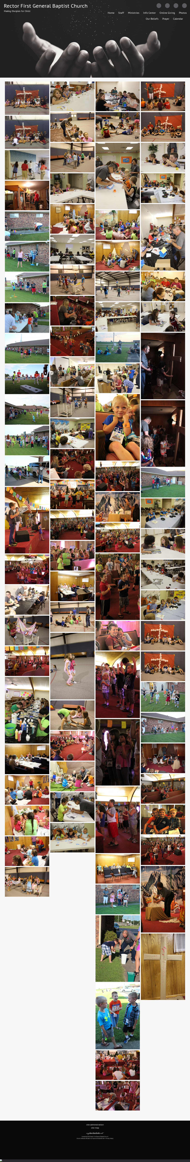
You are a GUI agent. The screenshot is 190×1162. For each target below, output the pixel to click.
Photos (183, 12)
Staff (121, 12)
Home (111, 12)
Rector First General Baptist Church (46, 6)
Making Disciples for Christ (17, 11)
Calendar (178, 18)
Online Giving (167, 12)
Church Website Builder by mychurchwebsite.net (91, 1138)
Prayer (165, 18)
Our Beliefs (152, 18)
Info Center (149, 12)
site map (95, 1128)
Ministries (133, 12)
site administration (95, 1125)
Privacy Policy (109, 1138)
